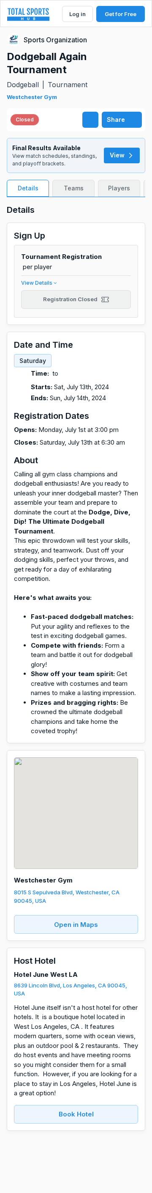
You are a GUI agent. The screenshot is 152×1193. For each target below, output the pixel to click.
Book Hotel (76, 1114)
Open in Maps (76, 925)
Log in (77, 14)
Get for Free (120, 14)
